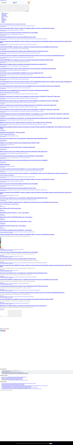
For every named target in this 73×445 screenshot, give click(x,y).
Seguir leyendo (2, 248)
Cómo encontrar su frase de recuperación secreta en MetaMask (14, 378)
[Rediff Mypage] (0, 246)
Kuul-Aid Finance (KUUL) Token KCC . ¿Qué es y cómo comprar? (14, 212)
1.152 (3, 309)
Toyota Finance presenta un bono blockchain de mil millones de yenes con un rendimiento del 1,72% (21, 72)
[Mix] (0, 243)
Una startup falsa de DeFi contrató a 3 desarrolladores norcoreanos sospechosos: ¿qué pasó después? (21, 155)
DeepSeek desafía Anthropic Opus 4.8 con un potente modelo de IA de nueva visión (18, 37)
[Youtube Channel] (4, 330)
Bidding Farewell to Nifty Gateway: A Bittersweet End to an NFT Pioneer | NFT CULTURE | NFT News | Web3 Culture (26, 122)
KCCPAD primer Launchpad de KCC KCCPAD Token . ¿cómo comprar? (16, 230)
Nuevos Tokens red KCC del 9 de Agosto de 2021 (10, 208)
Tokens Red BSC (4, 14)
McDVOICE (3, 377)
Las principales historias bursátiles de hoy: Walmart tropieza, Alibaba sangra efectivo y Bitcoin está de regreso (24, 51)
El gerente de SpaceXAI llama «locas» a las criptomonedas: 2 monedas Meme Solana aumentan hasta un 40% (23, 138)
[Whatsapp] (0, 244)
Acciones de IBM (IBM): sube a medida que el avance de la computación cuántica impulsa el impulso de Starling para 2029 (26, 59)
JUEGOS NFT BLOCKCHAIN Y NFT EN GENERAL (9, 92)
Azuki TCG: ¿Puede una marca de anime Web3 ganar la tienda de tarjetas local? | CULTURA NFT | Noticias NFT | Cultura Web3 (28, 105)
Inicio (2, 12)
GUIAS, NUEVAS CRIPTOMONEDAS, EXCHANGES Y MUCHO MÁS (13, 24)
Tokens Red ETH (4, 15)
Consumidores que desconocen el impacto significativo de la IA (14, 377)
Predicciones (3, 22)
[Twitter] (0, 238)
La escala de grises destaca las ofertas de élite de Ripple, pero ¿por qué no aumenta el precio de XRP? (22, 168)
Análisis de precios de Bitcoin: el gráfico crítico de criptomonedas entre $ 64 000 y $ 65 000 (19, 142)
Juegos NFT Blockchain (5, 16)
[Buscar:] (4, 316)
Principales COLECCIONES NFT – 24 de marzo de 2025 (12, 132)
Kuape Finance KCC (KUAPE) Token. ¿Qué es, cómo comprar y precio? (16, 221)
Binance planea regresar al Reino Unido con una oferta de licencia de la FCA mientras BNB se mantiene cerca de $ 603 (25, 77)
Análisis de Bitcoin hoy (5, 164)
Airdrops (3, 18)
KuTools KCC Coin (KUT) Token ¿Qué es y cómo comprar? (13, 225)
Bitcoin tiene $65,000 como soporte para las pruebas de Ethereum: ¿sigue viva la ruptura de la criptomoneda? (24, 160)
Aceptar (51, 443)
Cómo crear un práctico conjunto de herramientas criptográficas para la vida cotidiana (19, 32)
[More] (0, 247)
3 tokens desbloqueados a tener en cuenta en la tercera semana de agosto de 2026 (17, 147)
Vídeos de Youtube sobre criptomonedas (7, 175)
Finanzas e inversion (4, 17)
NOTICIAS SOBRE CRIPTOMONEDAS (7, 134)
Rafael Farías (3, 378)
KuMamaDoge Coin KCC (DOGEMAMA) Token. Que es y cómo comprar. (16, 217)
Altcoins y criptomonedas (5, 13)
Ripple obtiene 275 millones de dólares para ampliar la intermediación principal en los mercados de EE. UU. (23, 64)
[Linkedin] (0, 240)
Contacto (3, 21)
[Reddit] (0, 239)
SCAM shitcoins (4, 19)
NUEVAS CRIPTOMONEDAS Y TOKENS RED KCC (9, 204)
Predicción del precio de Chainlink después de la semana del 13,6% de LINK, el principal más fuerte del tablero (24, 90)
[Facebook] (0, 237)
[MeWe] (0, 242)
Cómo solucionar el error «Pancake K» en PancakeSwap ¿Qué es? (13, 379)
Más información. (54, 443)
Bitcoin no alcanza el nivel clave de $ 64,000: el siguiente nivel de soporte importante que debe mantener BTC (23, 151)
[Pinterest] (0, 241)
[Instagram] (2, 330)
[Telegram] (0, 245)
